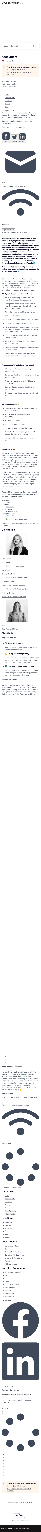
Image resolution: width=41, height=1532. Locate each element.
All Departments (11, 1264)
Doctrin (4, 115)
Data (6, 1249)
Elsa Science (25, 117)
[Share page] (2, 131)
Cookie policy (25, 1520)
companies (15, 46)
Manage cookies (10, 1214)
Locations (8, 101)
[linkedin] (20, 1382)
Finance (8, 502)
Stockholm (10, 507)
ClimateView (15, 117)
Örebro (7, 1231)
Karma (10, 115)
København (9, 1222)
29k (35, 113)
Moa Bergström (14, 523)
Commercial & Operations (14, 1255)
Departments (10, 98)
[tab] (5, 1056)
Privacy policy (16, 1520)
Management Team (12, 1246)
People (7, 104)
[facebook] (20, 1339)
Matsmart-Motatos (20, 115)
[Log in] (2, 1412)
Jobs (6, 107)
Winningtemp (33, 115)
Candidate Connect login (11, 1390)
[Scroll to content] (2, 236)
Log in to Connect (16, 121)
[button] (8, 229)
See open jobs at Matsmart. (16, 70)
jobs (6, 46)
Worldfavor (6, 117)
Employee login (7, 1386)
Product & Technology (13, 1252)
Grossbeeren (9, 1228)
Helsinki (8, 1225)
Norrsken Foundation (26, 113)
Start (7, 95)
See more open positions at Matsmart (20, 1502)
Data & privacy (10, 1211)
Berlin (7, 1234)
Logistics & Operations (13, 1258)
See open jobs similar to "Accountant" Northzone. (19, 73)
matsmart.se (6, 123)
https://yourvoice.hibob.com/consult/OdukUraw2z (20, 1097)
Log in (12, 111)
